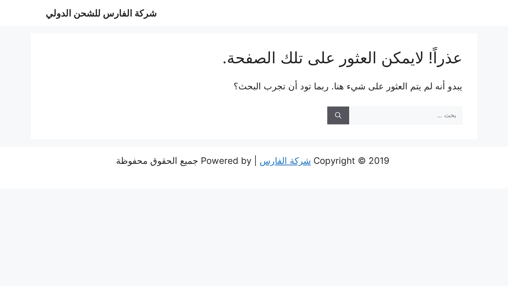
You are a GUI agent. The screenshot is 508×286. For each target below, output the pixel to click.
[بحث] (338, 115)
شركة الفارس (285, 160)
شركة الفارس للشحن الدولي (101, 13)
